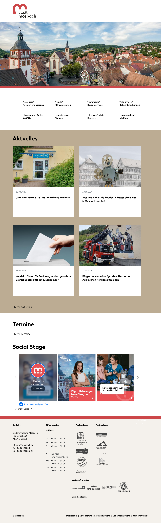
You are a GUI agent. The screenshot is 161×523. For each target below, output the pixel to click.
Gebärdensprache (121, 515)
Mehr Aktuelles (23, 307)
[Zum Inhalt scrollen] (84, 74)
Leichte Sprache (102, 515)
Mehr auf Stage (21, 408)
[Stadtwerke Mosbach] (79, 488)
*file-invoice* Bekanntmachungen (129, 103)
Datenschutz (86, 515)
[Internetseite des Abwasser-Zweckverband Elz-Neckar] (124, 488)
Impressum (71, 515)
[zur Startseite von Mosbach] (22, 9)
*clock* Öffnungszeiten (63, 103)
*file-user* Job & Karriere (95, 116)
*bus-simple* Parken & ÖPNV (33, 116)
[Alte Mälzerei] (93, 488)
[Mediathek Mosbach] (109, 488)
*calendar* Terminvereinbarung (33, 103)
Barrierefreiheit (140, 515)
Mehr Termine (22, 334)
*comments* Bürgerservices (95, 103)
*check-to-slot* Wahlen (63, 116)
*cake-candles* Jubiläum (127, 116)
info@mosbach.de (24, 445)
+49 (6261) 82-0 (23, 448)
